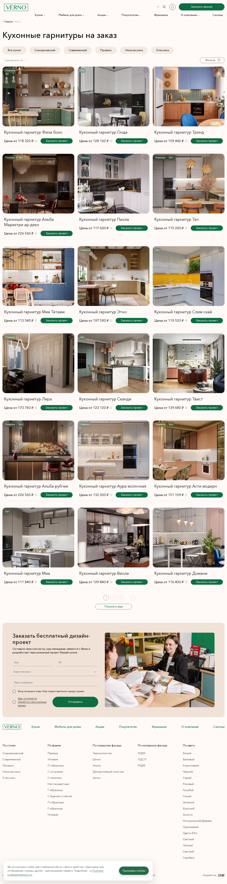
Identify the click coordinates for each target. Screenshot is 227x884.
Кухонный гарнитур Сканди (105, 399)
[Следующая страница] (133, 597)
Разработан (209, 875)
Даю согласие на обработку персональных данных (32, 702)
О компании (189, 15)
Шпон (97, 759)
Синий (187, 796)
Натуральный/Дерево (197, 821)
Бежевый (188, 759)
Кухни (39, 15)
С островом (55, 772)
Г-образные (55, 790)
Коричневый (191, 765)
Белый (187, 753)
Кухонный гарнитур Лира (28, 399)
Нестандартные (58, 784)
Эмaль (97, 765)
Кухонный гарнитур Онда (103, 132)
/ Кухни (17, 21)
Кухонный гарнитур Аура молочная (112, 486)
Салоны (218, 15)
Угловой (53, 815)
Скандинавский (44, 50)
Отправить (75, 702)
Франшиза (161, 15)
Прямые (53, 753)
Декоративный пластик (108, 772)
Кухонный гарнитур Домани (180, 573)
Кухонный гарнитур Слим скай (183, 311)
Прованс (106, 50)
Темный (188, 845)
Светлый (188, 839)
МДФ (141, 753)
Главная (9, 21)
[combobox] (15, 60)
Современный (78, 50)
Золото (188, 815)
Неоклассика (134, 50)
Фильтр (210, 60)
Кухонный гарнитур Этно (103, 311)
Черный (188, 772)
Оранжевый (190, 827)
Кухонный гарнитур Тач (176, 219)
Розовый (188, 784)
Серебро (188, 858)
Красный (189, 808)
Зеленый (188, 802)
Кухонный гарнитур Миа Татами (34, 311)
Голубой (188, 790)
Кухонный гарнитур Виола (104, 573)
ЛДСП (142, 759)
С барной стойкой (60, 796)
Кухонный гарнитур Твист (178, 399)
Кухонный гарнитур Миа (27, 573)
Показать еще (113, 606)
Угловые (53, 759)
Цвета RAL (190, 833)
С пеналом (55, 778)
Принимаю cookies (133, 870)
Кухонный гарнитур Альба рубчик (36, 486)
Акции (101, 15)
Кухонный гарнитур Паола (104, 219)
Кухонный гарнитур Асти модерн (185, 486)
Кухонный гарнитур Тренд (179, 132)
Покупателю (129, 15)
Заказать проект (57, 141)
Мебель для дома (70, 15)
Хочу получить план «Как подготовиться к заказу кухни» (51, 691)
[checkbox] (14, 691)
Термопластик (102, 753)
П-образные (56, 765)
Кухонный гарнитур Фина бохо (33, 132)
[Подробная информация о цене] (36, 141)
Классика (162, 50)
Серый (187, 778)
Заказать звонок (202, 7)
